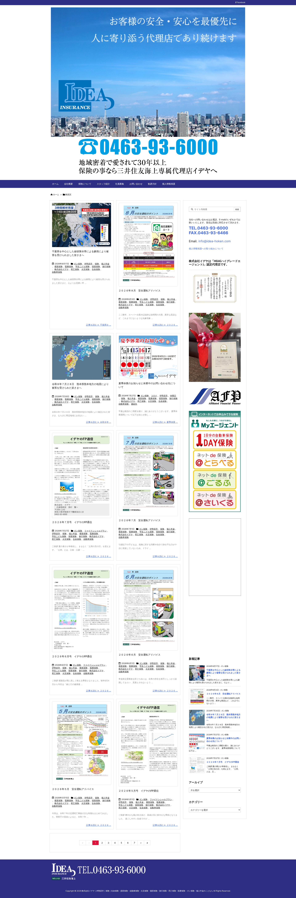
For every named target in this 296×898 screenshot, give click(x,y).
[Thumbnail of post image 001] (148, 474)
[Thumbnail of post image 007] (81, 475)
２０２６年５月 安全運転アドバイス (73, 789)
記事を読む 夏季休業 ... (165, 422)
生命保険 (96, 269)
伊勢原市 (88, 263)
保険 (97, 263)
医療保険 (69, 266)
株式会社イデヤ (61, 269)
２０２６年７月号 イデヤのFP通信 (74, 522)
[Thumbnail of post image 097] (81, 357)
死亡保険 (75, 269)
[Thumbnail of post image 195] (81, 609)
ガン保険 (78, 263)
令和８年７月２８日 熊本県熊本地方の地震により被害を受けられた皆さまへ (223, 717)
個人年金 (105, 263)
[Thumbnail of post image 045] (81, 743)
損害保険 (96, 266)
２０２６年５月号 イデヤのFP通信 (141, 790)
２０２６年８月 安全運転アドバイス (139, 290)
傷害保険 (58, 266)
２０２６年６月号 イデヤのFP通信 (74, 656)
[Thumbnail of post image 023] (148, 244)
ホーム (56, 194)
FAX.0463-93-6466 (208, 232)
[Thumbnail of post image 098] (81, 225)
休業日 (173, 395)
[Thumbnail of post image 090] (148, 357)
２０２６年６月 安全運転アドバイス (139, 654)
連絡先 (134, 404)
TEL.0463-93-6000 (208, 228)
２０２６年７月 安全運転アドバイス (139, 520)
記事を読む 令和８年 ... (98, 422)
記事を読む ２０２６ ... (165, 324)
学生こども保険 (82, 266)
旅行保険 (106, 266)
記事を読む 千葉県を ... (98, 324)
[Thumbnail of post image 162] (148, 608)
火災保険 (85, 269)
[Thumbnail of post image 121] (148, 744)
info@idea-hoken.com (214, 241)
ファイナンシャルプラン (95, 531)
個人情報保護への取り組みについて (206, 248)
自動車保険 (57, 272)
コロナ (154, 395)
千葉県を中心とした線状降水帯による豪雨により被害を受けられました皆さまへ (223, 673)
